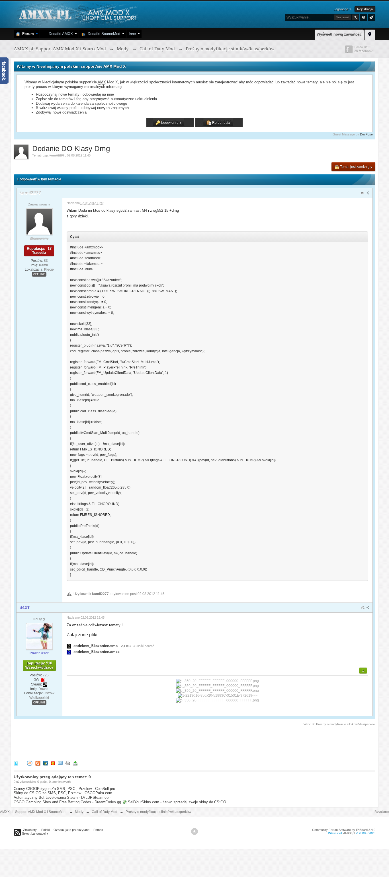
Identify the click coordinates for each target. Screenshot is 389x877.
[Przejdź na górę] (194, 831)
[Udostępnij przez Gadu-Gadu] (53, 763)
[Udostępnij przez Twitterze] (16, 763)
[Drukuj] (67, 763)
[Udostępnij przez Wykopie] (29, 763)
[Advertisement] (117, 742)
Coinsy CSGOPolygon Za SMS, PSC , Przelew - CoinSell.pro (64, 789)
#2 (363, 607)
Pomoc (98, 829)
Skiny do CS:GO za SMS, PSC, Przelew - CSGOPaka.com (63, 793)
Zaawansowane (363, 17)
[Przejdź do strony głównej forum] (77, 14)
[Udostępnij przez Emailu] (60, 763)
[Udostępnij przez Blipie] (37, 763)
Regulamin (381, 811)
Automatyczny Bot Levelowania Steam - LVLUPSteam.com (63, 797)
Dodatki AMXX (59, 34)
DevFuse (366, 134)
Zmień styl (30, 829)
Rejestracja (365, 9)
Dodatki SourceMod (102, 34)
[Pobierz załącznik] (69, 646)
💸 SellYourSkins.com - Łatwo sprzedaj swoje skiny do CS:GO (174, 802)
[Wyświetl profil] (39, 221)
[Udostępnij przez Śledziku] (45, 763)
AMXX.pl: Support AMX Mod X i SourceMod (33, 812)
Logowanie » (342, 9)
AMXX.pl (349, 833)
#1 (363, 193)
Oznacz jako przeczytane (71, 829)
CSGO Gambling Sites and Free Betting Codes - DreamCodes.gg (67, 802)
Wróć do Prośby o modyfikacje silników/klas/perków (339, 724)
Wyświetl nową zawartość (339, 34)
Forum (27, 34)
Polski (45, 829)
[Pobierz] (75, 763)
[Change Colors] (371, 17)
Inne (132, 34)
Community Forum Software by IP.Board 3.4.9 (343, 829)
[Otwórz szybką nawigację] (370, 34)
